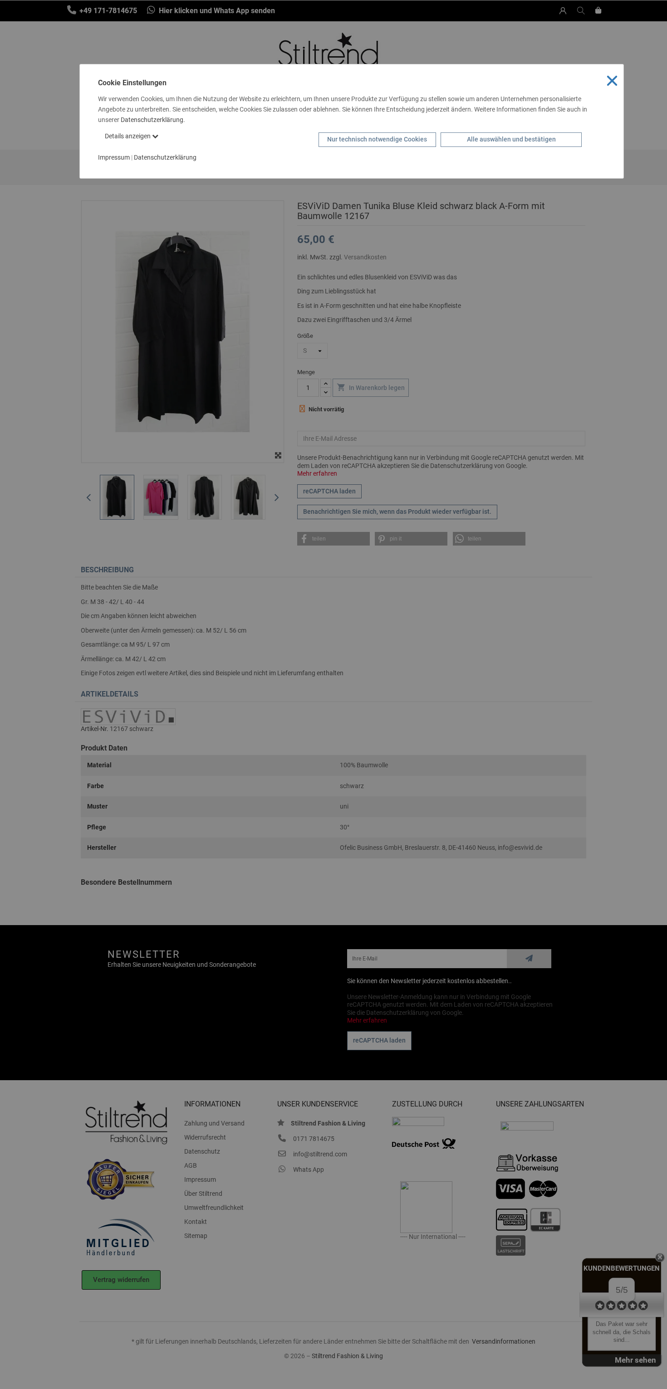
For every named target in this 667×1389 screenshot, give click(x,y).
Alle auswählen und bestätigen (511, 139)
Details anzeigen (128, 136)
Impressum (114, 157)
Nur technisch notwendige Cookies (377, 139)
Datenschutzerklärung (152, 119)
